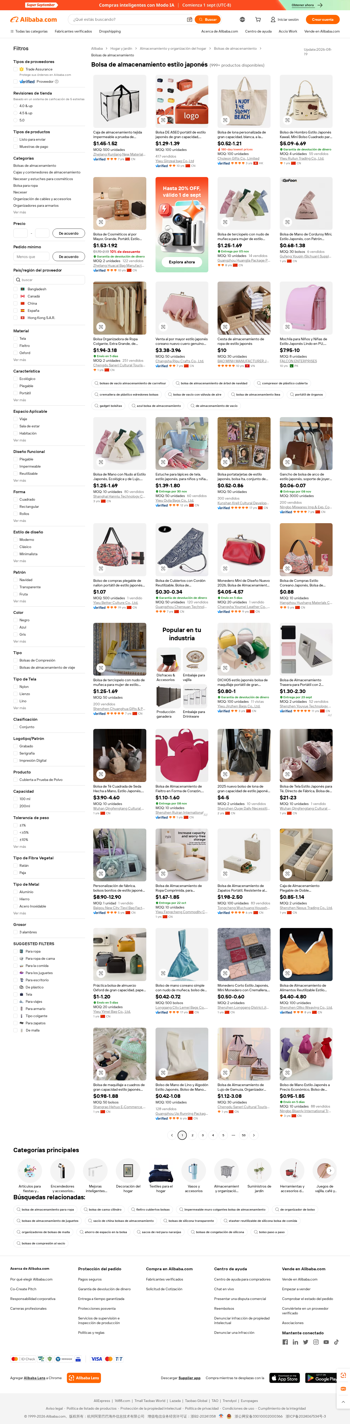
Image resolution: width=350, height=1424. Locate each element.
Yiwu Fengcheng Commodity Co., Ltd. (182, 912)
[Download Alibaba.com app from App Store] (284, 1378)
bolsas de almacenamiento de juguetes (50, 1221)
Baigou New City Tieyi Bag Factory (119, 908)
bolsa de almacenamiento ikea (258, 394)
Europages (249, 1401)
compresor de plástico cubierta (285, 383)
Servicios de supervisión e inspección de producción (99, 1320)
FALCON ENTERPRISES (298, 361)
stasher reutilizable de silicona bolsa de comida (263, 1221)
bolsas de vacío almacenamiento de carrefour (133, 383)
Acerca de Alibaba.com (29, 1268)
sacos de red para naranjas (161, 1232)
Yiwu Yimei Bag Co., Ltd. (112, 1011)
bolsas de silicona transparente (191, 1221)
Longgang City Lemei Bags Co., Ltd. (182, 1007)
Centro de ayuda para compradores (242, 1279)
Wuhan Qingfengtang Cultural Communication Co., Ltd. (119, 808)
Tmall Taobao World (150, 1401)
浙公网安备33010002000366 (259, 1416)
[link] (343, 1375)
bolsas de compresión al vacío (43, 1243)
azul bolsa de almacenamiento (159, 406)
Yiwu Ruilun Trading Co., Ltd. (302, 158)
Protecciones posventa (97, 1308)
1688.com (122, 1401)
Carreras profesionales (28, 1308)
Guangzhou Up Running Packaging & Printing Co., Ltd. (182, 1113)
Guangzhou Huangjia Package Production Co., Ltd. (244, 260)
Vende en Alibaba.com (299, 1279)
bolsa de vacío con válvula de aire (197, 394)
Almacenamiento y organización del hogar (173, 48)
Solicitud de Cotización (164, 1289)
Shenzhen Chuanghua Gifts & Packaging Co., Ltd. (119, 709)
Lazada (175, 1401)
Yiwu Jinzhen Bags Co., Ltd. (239, 706)
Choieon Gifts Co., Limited (238, 158)
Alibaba (97, 48)
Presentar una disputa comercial (240, 1299)
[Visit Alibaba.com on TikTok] (336, 1342)
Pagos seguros (90, 1279)
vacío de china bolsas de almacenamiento (123, 1221)
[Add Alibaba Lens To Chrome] (84, 1378)
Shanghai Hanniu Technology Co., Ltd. (119, 496)
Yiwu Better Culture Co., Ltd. (115, 603)
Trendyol (229, 1401)
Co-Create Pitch (23, 1289)
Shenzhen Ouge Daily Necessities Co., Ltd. (244, 808)
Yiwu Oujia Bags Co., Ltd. (175, 500)
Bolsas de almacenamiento (235, 48)
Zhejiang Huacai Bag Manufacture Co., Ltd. (119, 265)
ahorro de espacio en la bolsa (106, 1232)
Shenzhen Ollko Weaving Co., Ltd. (306, 1007)
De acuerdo (69, 233)
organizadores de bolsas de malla (46, 1232)
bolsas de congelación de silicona (220, 1232)
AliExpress (102, 1401)
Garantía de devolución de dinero (104, 1289)
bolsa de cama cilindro (105, 1209)
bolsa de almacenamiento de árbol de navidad (214, 383)
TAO (215, 1401)
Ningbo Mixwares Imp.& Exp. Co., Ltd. (306, 507)
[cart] (259, 20)
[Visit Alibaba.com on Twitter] (306, 1342)
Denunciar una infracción (234, 1332)
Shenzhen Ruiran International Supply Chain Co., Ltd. (182, 812)
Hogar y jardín (121, 48)
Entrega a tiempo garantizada (101, 1299)
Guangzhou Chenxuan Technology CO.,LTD (182, 607)
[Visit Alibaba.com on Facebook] (285, 1342)
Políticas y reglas (91, 1332)
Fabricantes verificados (164, 1279)
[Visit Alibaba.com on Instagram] (316, 1342)
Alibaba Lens (34, 1378)
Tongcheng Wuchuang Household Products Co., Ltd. (244, 908)
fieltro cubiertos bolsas (153, 1209)
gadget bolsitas (111, 406)
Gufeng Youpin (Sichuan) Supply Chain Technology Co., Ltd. (306, 256)
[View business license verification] (221, 1416)
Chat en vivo (224, 1289)
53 (243, 1135)
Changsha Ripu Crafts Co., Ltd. (180, 361)
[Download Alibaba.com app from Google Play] (322, 1378)
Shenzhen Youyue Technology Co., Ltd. (306, 706)
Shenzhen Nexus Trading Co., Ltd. (306, 908)
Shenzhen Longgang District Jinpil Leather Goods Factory (244, 1007)
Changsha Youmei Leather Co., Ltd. (244, 607)
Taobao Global (196, 1401)
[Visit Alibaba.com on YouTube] (326, 1342)
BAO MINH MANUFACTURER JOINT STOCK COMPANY (244, 361)
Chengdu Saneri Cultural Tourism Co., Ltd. (119, 365)
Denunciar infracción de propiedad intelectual (242, 1320)
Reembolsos (224, 1308)
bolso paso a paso (272, 1232)
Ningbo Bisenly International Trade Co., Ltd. (306, 1111)
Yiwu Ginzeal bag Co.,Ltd (175, 161)
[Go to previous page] (172, 1135)
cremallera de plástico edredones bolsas (129, 394)
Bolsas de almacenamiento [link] (112, 55)
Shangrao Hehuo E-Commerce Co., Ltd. (119, 1107)
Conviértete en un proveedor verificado (305, 1310)
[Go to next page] (254, 1135)
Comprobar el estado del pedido (307, 1299)
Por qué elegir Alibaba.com (31, 1279)
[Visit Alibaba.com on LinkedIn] (295, 1342)
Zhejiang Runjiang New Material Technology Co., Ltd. (119, 154)
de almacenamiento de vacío (217, 406)
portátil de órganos (309, 394)
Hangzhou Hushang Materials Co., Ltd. (306, 603)
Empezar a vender (296, 1289)
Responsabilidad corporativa (32, 1299)
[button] (190, 19)
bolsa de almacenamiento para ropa (48, 1209)
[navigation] (49, 592)
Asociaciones (293, 1323)
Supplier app (190, 1378)
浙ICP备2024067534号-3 (306, 1416)
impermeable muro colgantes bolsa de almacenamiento (224, 1209)
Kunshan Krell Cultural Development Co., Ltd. (244, 503)
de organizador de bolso (297, 1209)
